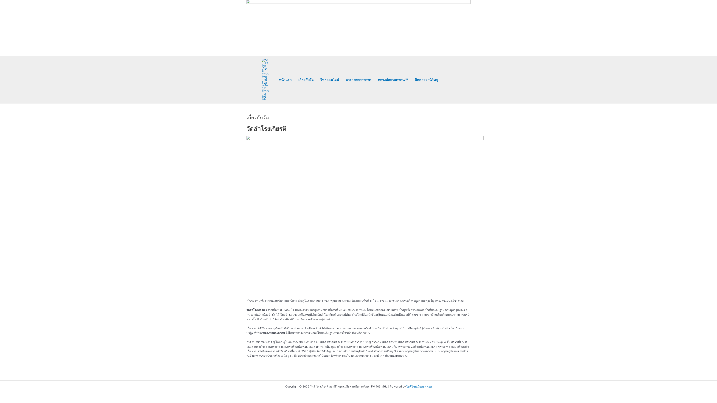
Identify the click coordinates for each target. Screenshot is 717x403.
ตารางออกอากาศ (358, 80)
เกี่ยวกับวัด (306, 80)
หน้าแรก (285, 80)
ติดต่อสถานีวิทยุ (426, 80)
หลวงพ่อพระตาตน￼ (393, 80)
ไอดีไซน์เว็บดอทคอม (419, 386)
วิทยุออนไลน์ (329, 80)
